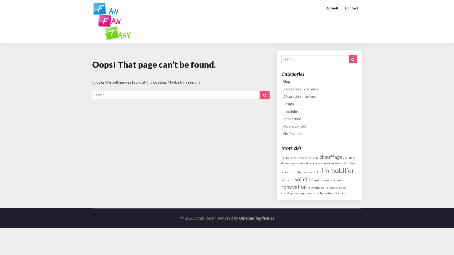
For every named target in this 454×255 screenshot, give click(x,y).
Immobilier (291, 111)
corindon (343, 163)
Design (288, 104)
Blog (286, 81)
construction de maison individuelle (317, 163)
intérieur (287, 180)
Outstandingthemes (256, 218)
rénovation (294, 186)
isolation (303, 179)
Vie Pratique (292, 133)
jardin (317, 180)
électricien (341, 193)
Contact (351, 8)
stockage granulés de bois (309, 193)
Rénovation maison (318, 187)
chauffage (331, 157)
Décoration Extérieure (300, 89)
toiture (329, 193)
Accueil (332, 8)
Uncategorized (294, 126)
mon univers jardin (333, 180)
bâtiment (313, 157)
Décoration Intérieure (300, 96)
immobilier (337, 170)
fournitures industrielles (306, 172)
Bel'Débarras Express (294, 157)
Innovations (292, 119)
